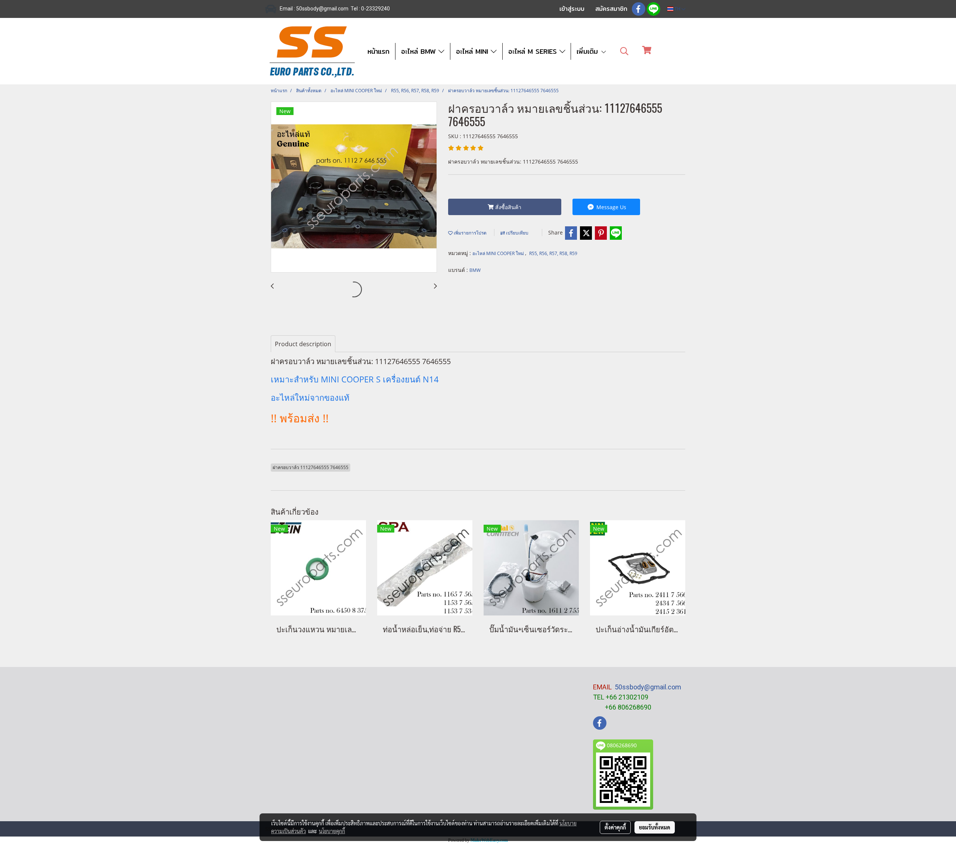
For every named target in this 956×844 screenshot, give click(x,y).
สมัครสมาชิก (611, 8)
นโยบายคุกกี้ (332, 831)
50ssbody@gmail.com (648, 687)
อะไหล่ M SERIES (533, 51)
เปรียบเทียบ (516, 233)
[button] (624, 51)
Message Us (610, 207)
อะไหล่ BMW (419, 51)
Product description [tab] (303, 344)
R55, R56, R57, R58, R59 (553, 253)
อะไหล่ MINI (473, 51)
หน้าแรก (378, 51)
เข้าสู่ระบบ (571, 8)
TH (677, 9)
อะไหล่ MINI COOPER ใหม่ (498, 253)
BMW (475, 270)
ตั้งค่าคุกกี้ (615, 827)
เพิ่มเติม (588, 51)
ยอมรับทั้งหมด (654, 827)
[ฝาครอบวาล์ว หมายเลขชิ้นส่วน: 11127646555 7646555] (354, 187)
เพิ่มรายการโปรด (470, 233)
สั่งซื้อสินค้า (507, 207)
